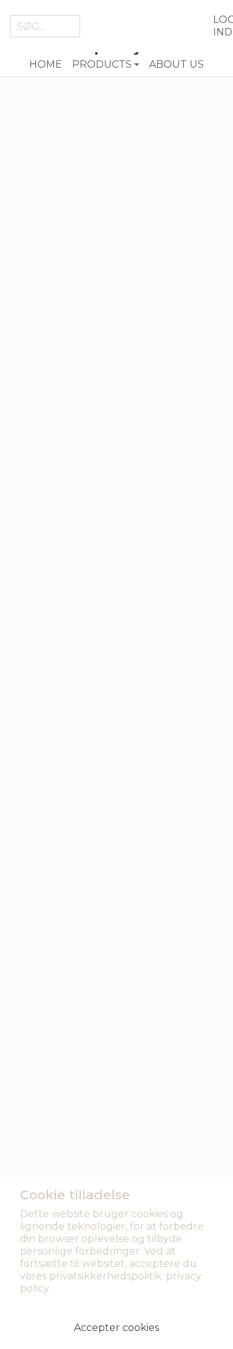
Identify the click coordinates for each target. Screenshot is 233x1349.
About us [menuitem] (176, 64)
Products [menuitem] (102, 64)
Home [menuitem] (45, 64)
